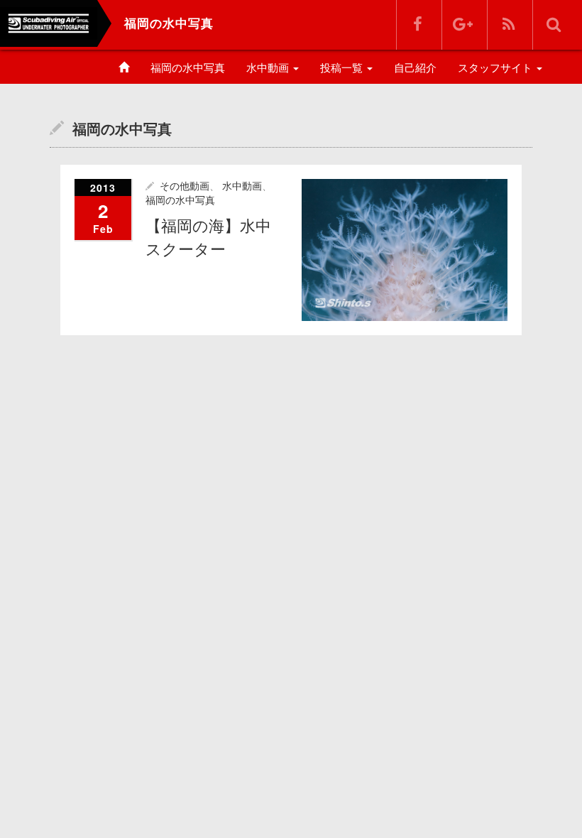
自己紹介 (415, 68)
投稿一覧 (343, 68)
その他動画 (184, 186)
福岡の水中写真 (187, 68)
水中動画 (269, 68)
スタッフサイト (496, 68)
